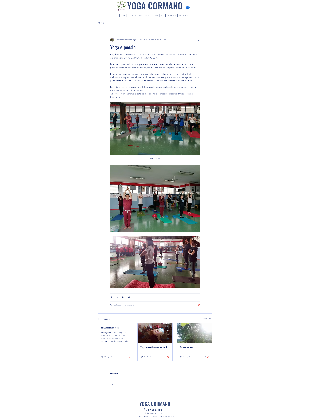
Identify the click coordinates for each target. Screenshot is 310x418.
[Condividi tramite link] (129, 297)
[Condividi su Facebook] (111, 297)
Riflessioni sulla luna (110, 327)
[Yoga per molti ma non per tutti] (155, 333)
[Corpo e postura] (194, 333)
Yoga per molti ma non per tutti (153, 347)
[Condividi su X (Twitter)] (117, 297)
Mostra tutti (207, 318)
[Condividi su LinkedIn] (123, 297)
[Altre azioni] (198, 39)
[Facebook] (188, 7)
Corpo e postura (186, 347)
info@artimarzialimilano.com (155, 413)
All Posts (101, 23)
